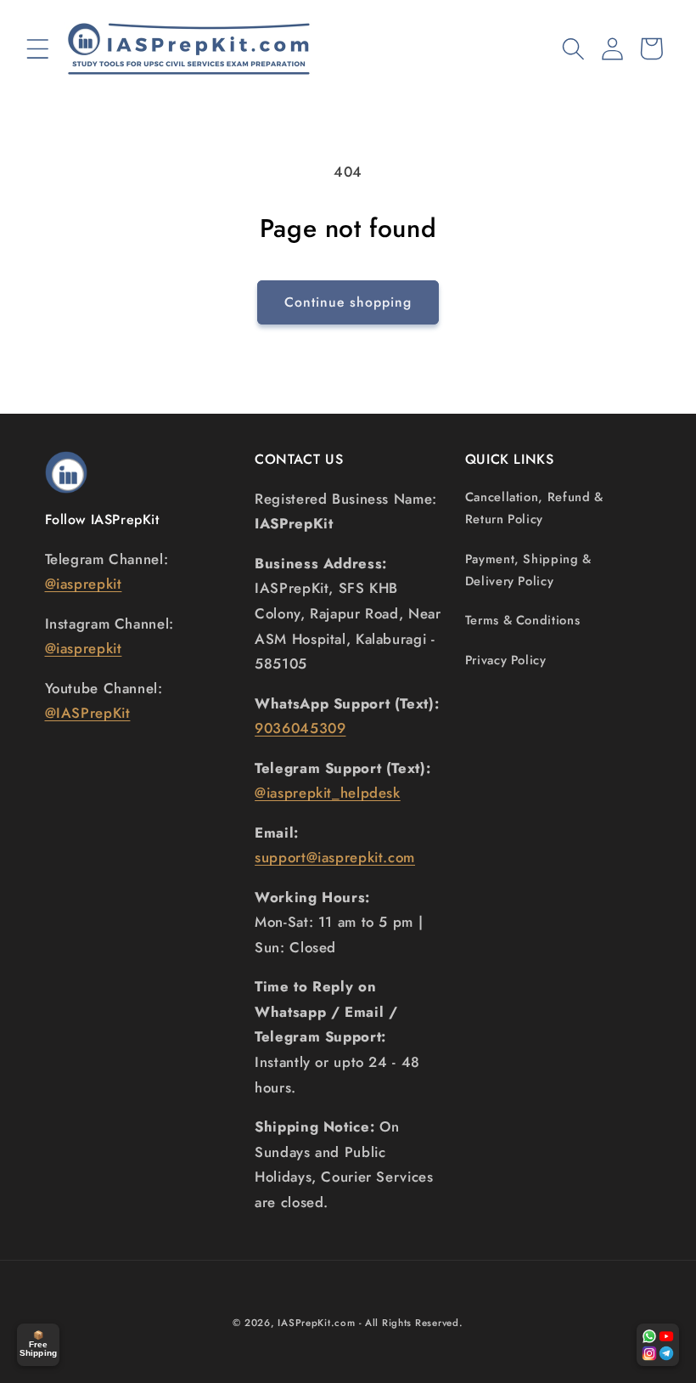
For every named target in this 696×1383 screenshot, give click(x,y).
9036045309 (300, 728)
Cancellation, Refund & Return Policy (534, 508)
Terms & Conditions (522, 620)
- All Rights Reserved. (411, 1322)
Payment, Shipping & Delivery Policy (528, 570)
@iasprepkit (83, 583)
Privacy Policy (506, 660)
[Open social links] (658, 1345)
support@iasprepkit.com (335, 857)
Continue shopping (348, 302)
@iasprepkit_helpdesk (328, 792)
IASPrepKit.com (316, 1322)
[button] (37, 48)
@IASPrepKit (88, 713)
